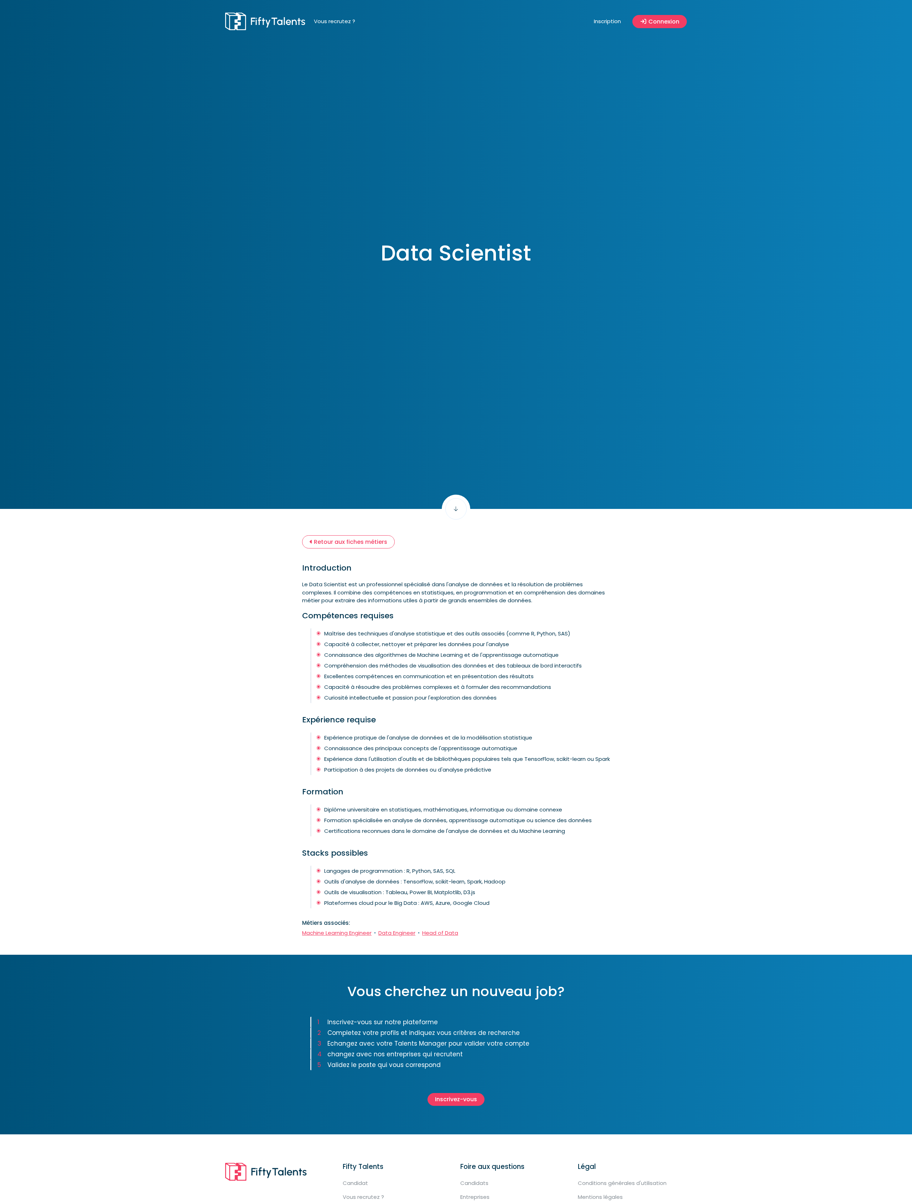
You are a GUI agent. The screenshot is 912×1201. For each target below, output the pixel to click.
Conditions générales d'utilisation (622, 1183)
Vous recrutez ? (334, 21)
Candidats (474, 1183)
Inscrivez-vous (456, 1099)
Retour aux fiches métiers (349, 542)
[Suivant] (456, 509)
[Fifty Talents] (265, 21)
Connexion (663, 21)
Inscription (607, 21)
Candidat (355, 1183)
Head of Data (440, 933)
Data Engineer (396, 933)
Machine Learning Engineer (337, 933)
